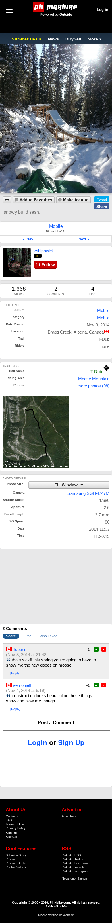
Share (101, 207)
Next (82, 239)
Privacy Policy (16, 828)
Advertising (69, 816)
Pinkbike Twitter (73, 859)
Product (11, 859)
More (93, 39)
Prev (29, 239)
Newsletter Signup (74, 878)
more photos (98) (93, 385)
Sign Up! (12, 832)
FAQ (9, 820)
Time (28, 636)
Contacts (12, 816)
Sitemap (11, 836)
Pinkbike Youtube (74, 867)
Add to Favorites (36, 200)
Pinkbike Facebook (75, 863)
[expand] (7, 199)
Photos (11, 867)
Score (11, 636)
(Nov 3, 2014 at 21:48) (27, 654)
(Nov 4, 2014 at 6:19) (25, 690)
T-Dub (96, 371)
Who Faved (48, 636)
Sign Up (71, 742)
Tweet (102, 199)
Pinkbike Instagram (75, 871)
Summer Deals (27, 39)
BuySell (73, 39)
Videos (21, 867)
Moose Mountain (93, 378)
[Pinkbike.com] (56, 7)
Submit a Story (16, 855)
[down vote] (103, 649)
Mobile (103, 310)
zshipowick (44, 250)
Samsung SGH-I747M (88, 493)
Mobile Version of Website (56, 915)
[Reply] (15, 673)
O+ (38, 256)
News (53, 39)
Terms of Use (15, 824)
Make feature (75, 200)
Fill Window (67, 485)
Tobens (19, 649)
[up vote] (96, 649)
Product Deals (16, 863)
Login (37, 742)
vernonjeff (22, 685)
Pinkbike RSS (71, 855)
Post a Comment (56, 722)
